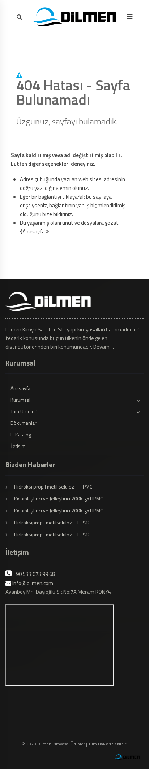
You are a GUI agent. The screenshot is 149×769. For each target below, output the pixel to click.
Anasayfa (34, 231)
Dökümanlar (23, 423)
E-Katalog (20, 434)
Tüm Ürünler (23, 411)
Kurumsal (20, 399)
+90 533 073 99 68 (34, 574)
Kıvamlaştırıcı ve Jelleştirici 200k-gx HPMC (58, 498)
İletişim (18, 446)
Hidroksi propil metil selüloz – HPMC (53, 486)
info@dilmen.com (32, 583)
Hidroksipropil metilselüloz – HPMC (52, 522)
